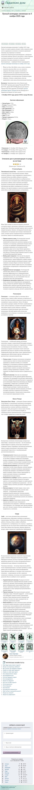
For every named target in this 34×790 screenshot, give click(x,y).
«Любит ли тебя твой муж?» (10, 672)
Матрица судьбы (6, 10)
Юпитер (7, 773)
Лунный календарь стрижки (13, 641)
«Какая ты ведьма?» (8, 680)
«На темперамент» (8, 679)
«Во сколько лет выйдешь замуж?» (12, 668)
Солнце (7, 764)
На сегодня (5, 44)
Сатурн (6, 775)
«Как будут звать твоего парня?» (12, 665)
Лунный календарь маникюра (21, 641)
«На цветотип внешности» (10, 689)
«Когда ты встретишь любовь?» (11, 667)
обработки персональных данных (14, 728)
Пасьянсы (17, 10)
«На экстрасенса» (7, 684)
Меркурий (7, 767)
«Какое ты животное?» (9, 694)
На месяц (18, 44)
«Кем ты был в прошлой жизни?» (12, 691)
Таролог (24, 10)
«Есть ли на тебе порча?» (10, 682)
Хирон (6, 782)
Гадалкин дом (15, 2)
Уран (6, 776)
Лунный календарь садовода (21, 651)
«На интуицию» (7, 686)
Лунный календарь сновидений (13, 651)
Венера (7, 769)
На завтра (11, 44)
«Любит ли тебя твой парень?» (11, 670)
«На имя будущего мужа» (10, 677)
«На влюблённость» (8, 675)
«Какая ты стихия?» (8, 693)
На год (24, 44)
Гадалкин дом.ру (8, 787)
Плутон (7, 780)
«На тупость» (6, 687)
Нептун (7, 778)
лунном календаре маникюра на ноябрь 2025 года (15, 63)
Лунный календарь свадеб (4, 651)
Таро (12, 10)
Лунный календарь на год (29, 651)
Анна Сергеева (13, 654)
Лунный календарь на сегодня (4, 641)
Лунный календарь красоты (29, 641)
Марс (6, 771)
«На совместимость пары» (10, 674)
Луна (6, 765)
